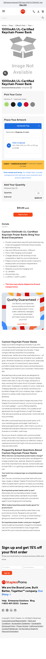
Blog (32, 601)
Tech (30, 26)
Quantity (8, 193)
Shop (11, 26)
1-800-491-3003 (10, 603)
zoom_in (5, 73)
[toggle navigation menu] (3, 11)
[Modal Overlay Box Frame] (23, 568)
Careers (24, 603)
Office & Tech (20, 26)
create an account (18, 164)
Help (4, 601)
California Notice (36, 626)
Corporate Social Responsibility (14, 621)
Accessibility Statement (21, 623)
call (34, 11)
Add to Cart (23, 214)
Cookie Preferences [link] (10, 629)
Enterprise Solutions (18, 601)
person (38, 11)
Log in (6, 164)
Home (4, 26)
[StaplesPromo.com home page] (23, 11)
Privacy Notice (22, 626)
